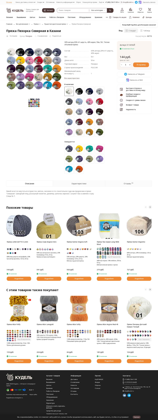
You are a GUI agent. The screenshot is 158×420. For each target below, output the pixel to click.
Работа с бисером (56, 17)
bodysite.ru (19, 398)
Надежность (131, 109)
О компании (75, 382)
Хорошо (137, 417)
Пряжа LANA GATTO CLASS (17, 242)
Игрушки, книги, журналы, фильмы (55, 407)
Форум (97, 382)
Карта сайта (33, 394)
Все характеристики (71, 78)
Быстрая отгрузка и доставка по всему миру (135, 89)
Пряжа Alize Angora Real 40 (107, 324)
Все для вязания (22, 24)
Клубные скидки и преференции (133, 95)
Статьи (97, 388)
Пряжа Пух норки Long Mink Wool (108, 243)
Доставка (74, 379)
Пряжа (36, 24)
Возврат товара (132, 105)
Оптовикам (50, 2)
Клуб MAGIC (99, 379)
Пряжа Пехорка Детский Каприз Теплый (137, 325)
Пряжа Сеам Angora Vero (46, 242)
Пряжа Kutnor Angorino (136, 242)
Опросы (98, 385)
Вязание (9, 17)
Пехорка (28, 36)
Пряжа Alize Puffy (13, 324)
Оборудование (85, 17)
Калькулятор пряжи (90, 2)
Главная (9, 24)
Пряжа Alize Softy (74, 324)
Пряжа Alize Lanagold (45, 324)
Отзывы (74, 391)
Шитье (32, 17)
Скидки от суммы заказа (135, 100)
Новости (74, 385)
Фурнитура (50, 403)
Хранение (98, 17)
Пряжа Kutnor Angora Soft (77, 242)
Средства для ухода (53, 411)
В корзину (141, 64)
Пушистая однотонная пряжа (55, 24)
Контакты (74, 394)
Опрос (78, 2)
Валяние (42, 17)
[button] (145, 207)
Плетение (71, 17)
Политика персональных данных (16, 394)
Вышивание (21, 17)
